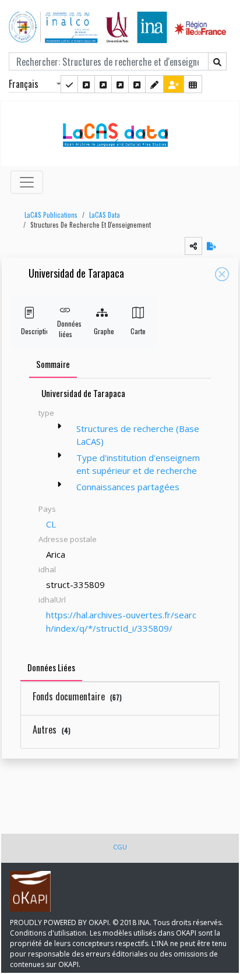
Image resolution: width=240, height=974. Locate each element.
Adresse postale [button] (67, 539)
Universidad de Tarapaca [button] (76, 274)
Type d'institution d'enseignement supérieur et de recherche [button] (138, 464)
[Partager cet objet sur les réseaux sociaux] (193, 246)
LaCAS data (104, 214)
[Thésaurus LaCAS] (86, 84)
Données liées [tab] (51, 667)
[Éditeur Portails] (69, 84)
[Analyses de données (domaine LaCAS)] (137, 84)
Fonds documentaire (77, 696)
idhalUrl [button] (52, 599)
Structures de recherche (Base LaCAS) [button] (137, 435)
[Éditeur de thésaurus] (103, 84)
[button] (48, 215)
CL (51, 524)
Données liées (65, 328)
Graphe (102, 331)
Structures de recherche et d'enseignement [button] (90, 224)
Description (29, 331)
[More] (59, 426)
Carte (138, 331)
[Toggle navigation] (26, 182)
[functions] (154, 84)
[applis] (192, 84)
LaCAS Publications (50, 214)
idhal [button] (47, 569)
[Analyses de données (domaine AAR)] (120, 84)
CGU (120, 846)
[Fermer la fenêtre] (222, 274)
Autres (51, 729)
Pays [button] (47, 509)
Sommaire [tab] (53, 363)
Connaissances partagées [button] (127, 487)
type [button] (46, 413)
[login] (173, 84)
